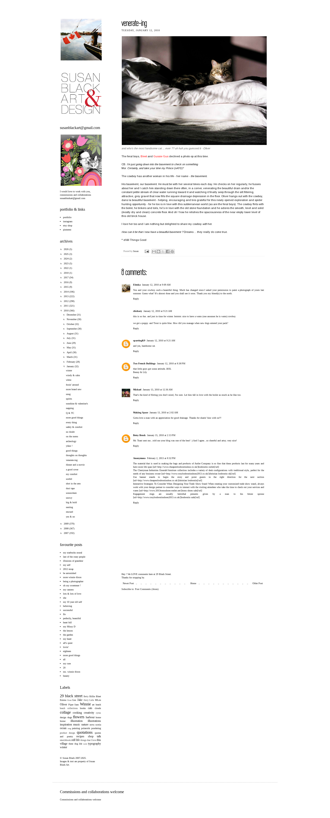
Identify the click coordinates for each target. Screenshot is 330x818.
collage (65, 712)
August (70, 333)
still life (75, 740)
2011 (66, 305)
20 (64, 667)
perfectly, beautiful (72, 618)
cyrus (98, 713)
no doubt (70, 432)
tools (85, 744)
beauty (66, 675)
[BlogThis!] (158, 251)
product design (67, 733)
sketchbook (65, 740)
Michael (137, 389)
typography (94, 743)
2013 (66, 296)
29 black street (71, 696)
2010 (66, 310)
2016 (66, 282)
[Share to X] (163, 251)
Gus (74, 700)
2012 (66, 301)
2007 (66, 533)
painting (76, 728)
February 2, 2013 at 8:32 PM (161, 458)
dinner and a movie (75, 464)
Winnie (85, 704)
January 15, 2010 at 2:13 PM (161, 435)
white (68, 380)
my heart (67, 639)
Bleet (98, 696)
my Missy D (69, 626)
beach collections (69, 708)
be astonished (69, 573)
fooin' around (72, 384)
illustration (77, 721)
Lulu (91, 700)
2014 (66, 291)
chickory (137, 311)
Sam (76, 704)
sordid (69, 479)
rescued (69, 511)
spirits (69, 398)
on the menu (72, 436)
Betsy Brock (139, 435)
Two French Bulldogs (144, 363)
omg (69, 728)
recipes (80, 736)
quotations (85, 732)
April (69, 352)
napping (70, 408)
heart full (67, 622)
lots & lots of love (72, 593)
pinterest (67, 229)
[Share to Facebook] (167, 251)
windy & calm (73, 375)
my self (66, 565)
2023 (66, 263)
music (76, 724)
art (93, 704)
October (71, 324)
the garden (68, 634)
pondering (96, 728)
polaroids (85, 728)
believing (67, 606)
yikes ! (69, 446)
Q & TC (70, 413)
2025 (66, 254)
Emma (63, 700)
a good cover (72, 469)
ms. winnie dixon (71, 671)
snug (68, 394)
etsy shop (67, 225)
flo (64, 614)
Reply (136, 298)
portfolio (67, 217)
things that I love (88, 740)
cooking (77, 712)
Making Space (140, 412)
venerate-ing (72, 460)
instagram (67, 221)
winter (69, 370)
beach (98, 704)
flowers (78, 717)
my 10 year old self (72, 602)
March (70, 357)
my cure (67, 663)
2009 (66, 523)
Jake (79, 700)
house (62, 721)
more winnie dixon (72, 577)
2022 (66, 268)
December (72, 314)
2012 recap (68, 569)
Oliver (63, 704)
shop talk (94, 736)
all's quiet (67, 643)
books (83, 708)
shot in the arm (73, 483)
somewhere (71, 493)
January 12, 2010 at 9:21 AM (157, 311)
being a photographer (73, 581)
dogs (69, 717)
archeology (71, 441)
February (71, 361)
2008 (66, 528)
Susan (136, 251)
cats (90, 708)
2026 (66, 249)
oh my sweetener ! (72, 585)
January (71, 366)
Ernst (69, 700)
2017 (66, 277)
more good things (74, 417)
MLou (98, 700)
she (64, 597)
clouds (98, 708)
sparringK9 (139, 340)
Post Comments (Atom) (146, 589)
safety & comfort (74, 427)
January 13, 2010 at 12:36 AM (157, 389)
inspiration (66, 724)
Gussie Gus (160, 156)
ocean (63, 728)
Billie (92, 696)
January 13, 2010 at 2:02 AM (164, 412)
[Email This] (153, 251)
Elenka (137, 284)
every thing (71, 422)
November (72, 319)
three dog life (75, 743)
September (72, 328)
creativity (89, 712)
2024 (66, 258)
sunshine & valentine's (77, 403)
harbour (90, 717)
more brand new (73, 389)
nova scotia (95, 724)
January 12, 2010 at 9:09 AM (156, 284)
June (69, 343)
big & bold (71, 502)
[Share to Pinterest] (172, 251)
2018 (66, 273)
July (69, 338)
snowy (69, 497)
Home (193, 583)
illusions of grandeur (73, 561)
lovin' (66, 647)
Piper (70, 704)
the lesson (68, 630)
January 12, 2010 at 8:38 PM (171, 363)
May (69, 347)
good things (72, 450)
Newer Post (128, 583)
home (98, 717)
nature (84, 724)
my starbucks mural (72, 552)
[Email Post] (146, 251)
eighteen (67, 651)
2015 (66, 287)
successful (68, 610)
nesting (69, 507)
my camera (68, 589)
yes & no (70, 516)
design (63, 717)
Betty (86, 696)
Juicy (86, 700)
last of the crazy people (74, 556)
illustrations (94, 721)
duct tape (70, 488)
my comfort (71, 474)
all (64, 659)
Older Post (257, 583)
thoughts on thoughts (76, 455)
